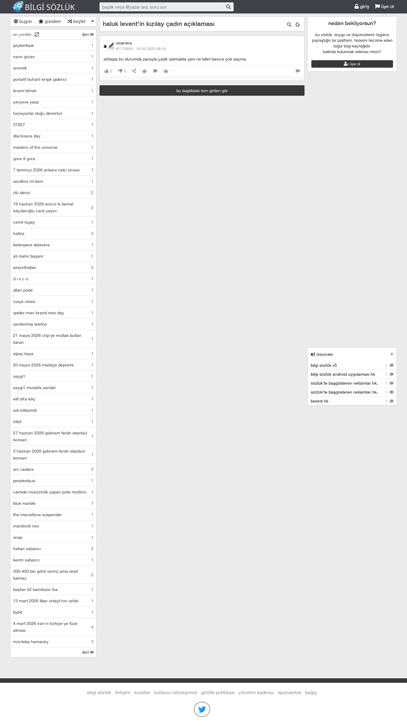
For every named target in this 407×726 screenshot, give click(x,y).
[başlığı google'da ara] (297, 25)
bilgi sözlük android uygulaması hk (350, 374)
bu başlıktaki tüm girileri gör (202, 90)
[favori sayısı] (144, 71)
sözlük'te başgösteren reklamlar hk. (350, 383)
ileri (86, 34)
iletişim (123, 692)
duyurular (324, 354)
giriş (364, 6)
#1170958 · (141, 48)
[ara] (228, 6)
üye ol (387, 6)
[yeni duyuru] (392, 354)
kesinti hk (350, 400)
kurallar (142, 692)
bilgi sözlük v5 (350, 365)
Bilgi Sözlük (49, 7)
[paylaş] (134, 71)
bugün (25, 21)
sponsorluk (289, 692)
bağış (311, 692)
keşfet (79, 21)
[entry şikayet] (298, 71)
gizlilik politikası (218, 692)
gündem (52, 21)
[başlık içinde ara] (289, 25)
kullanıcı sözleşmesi (175, 692)
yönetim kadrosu (256, 692)
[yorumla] (155, 71)
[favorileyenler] (166, 71)
